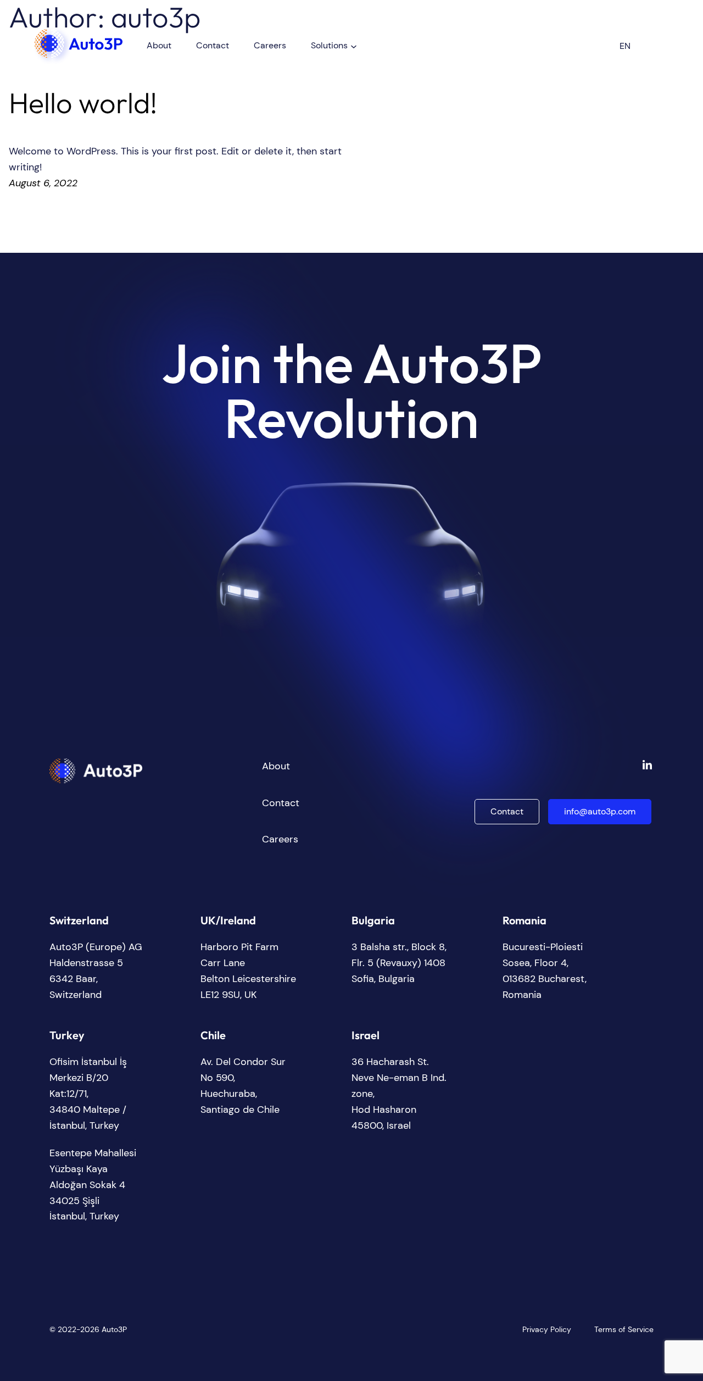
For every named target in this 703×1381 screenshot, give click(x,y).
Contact (506, 811)
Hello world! (83, 103)
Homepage (57, 34)
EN (625, 46)
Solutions (329, 45)
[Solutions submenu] (353, 45)
